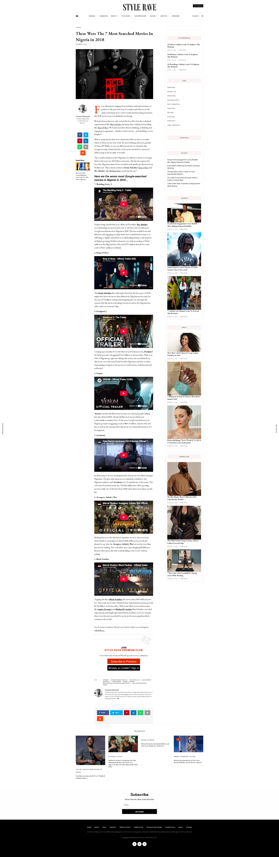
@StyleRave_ (99, 630)
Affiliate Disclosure (154, 827)
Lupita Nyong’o (116, 681)
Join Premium (198, 6)
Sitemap (189, 827)
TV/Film (78, 27)
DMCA (181, 827)
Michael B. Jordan (128, 681)
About (96, 827)
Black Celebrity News (173, 104)
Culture (79, 769)
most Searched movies (139, 683)
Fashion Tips (170, 108)
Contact (112, 827)
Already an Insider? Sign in (123, 668)
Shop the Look (171, 91)
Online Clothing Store (173, 125)
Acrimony (106, 680)
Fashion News (171, 121)
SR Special (112, 756)
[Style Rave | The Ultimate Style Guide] (139, 7)
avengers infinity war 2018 (119, 680)
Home (89, 827)
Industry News (88, 769)
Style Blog (170, 112)
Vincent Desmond (83, 116)
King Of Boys (103, 127)
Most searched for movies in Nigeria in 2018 (116, 683)
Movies (96, 769)
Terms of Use (138, 827)
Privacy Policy (125, 827)
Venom (105, 684)
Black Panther (115, 124)
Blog (104, 827)
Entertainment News (173, 100)
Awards (176, 756)
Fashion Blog (171, 87)
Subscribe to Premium (123, 661)
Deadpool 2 (106, 681)
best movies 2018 (134, 680)
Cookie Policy (170, 827)
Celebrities (184, 756)
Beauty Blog (171, 117)
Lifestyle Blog (171, 96)
